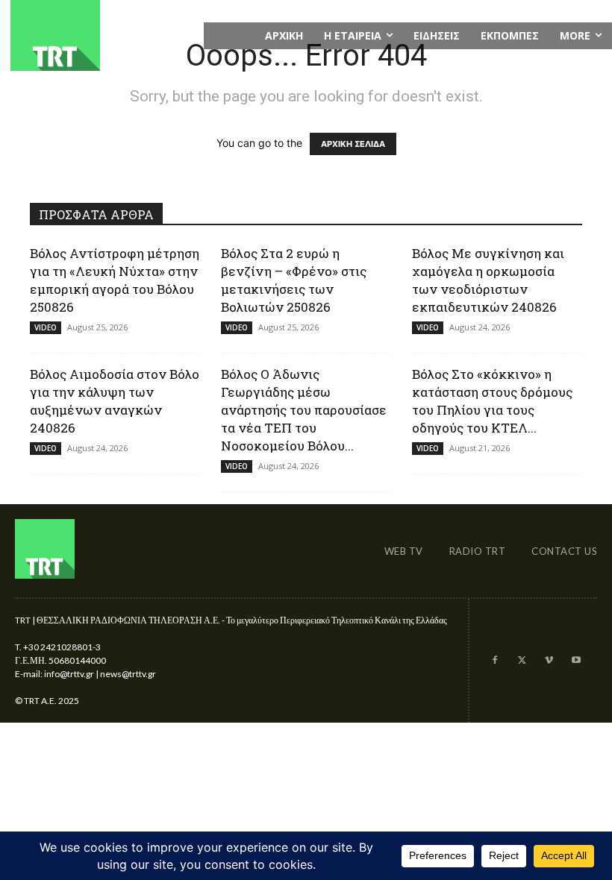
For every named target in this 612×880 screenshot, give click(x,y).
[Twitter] (521, 660)
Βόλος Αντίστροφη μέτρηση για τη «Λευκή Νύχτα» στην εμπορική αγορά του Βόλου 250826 (114, 280)
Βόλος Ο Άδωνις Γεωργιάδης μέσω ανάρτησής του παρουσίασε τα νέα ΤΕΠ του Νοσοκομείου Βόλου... (304, 409)
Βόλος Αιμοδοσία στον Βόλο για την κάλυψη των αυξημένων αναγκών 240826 (114, 400)
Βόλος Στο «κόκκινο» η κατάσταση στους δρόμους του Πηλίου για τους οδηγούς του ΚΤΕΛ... (492, 400)
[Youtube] (576, 660)
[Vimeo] (548, 660)
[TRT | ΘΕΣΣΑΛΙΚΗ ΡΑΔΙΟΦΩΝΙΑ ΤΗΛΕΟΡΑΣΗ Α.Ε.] (101, 35)
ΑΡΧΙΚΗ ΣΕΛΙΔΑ (353, 144)
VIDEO (45, 327)
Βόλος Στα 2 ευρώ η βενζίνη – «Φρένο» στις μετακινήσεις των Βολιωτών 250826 (293, 280)
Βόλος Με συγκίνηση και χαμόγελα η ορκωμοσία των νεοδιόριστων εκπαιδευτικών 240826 (488, 280)
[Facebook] (494, 660)
